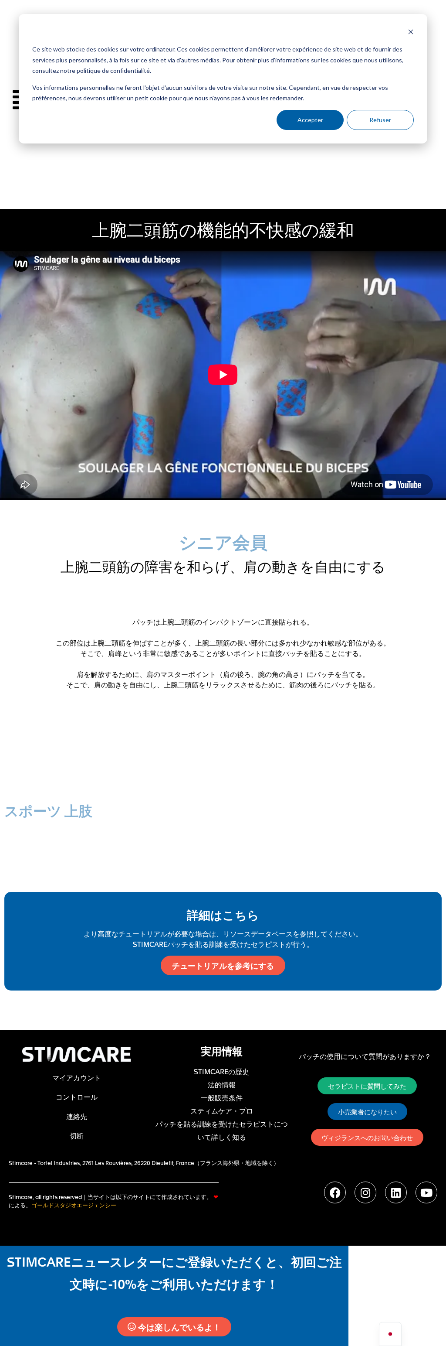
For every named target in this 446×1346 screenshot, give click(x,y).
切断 (77, 1135)
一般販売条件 (222, 1097)
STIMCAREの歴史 (221, 1071)
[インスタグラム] (365, 1192)
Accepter (310, 119)
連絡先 (76, 1116)
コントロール (77, 1096)
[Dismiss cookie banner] (411, 32)
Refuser (380, 119)
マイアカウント (76, 1077)
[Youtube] (426, 1192)
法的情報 (222, 1084)
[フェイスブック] (335, 1192)
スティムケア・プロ (221, 1110)
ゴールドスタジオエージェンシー (73, 1205)
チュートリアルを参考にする (223, 965)
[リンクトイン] (396, 1192)
